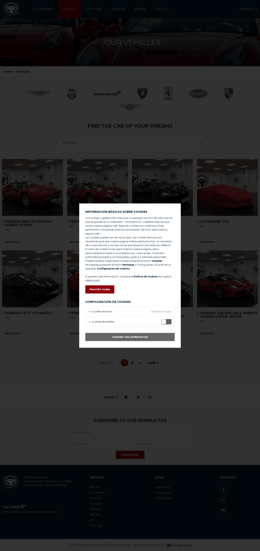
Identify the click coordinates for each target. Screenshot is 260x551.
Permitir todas (100, 289)
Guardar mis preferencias (130, 336)
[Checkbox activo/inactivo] (167, 321)
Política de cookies (145, 276)
